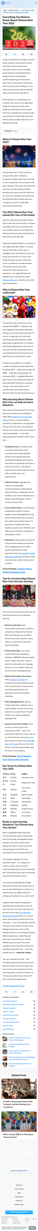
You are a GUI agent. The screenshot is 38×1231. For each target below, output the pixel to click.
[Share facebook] (6, 54)
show (15, 131)
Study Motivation (8, 1029)
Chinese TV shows (17, 679)
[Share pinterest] (32, 54)
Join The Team (19, 1189)
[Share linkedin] (23, 54)
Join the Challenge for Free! (13, 986)
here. (24, 1228)
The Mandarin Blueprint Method (13, 1004)
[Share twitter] (15, 54)
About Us (19, 1185)
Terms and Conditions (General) (4, 1221)
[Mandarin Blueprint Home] (6, 3)
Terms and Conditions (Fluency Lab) (16, 1221)
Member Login (19, 1204)
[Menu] (36, 2)
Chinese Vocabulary (9, 1008)
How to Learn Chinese (10, 1001)
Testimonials (19, 1197)
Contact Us (19, 1200)
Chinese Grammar (8, 1011)
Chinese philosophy (10, 280)
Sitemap (34, 1219)
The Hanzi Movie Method (11, 1022)
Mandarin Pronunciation (11, 1015)
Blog (4, 10)
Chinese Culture (14, 10)
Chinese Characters (9, 1018)
